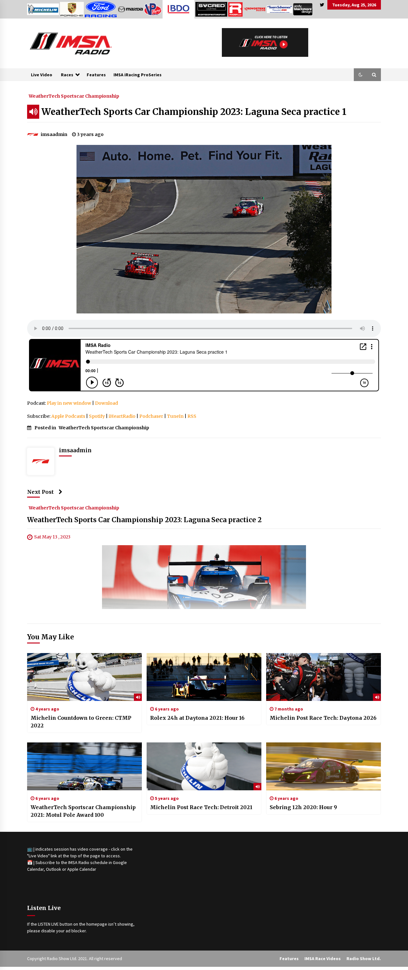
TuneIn (175, 416)
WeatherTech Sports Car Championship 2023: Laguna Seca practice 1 (193, 111)
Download (106, 403)
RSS (191, 416)
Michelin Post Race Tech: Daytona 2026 (323, 718)
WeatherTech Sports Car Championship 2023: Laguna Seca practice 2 (144, 520)
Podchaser (151, 416)
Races (67, 75)
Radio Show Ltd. (363, 958)
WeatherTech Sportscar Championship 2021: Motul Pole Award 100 (83, 811)
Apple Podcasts (68, 416)
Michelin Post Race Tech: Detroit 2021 (201, 807)
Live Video (41, 75)
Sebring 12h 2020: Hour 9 (303, 807)
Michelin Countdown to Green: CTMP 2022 (81, 722)
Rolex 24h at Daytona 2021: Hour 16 (197, 718)
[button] (360, 74)
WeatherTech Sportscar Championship (74, 95)
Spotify (97, 416)
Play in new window (69, 403)
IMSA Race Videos (322, 958)
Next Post (40, 492)
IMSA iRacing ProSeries (137, 75)
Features (96, 75)
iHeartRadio (122, 416)
